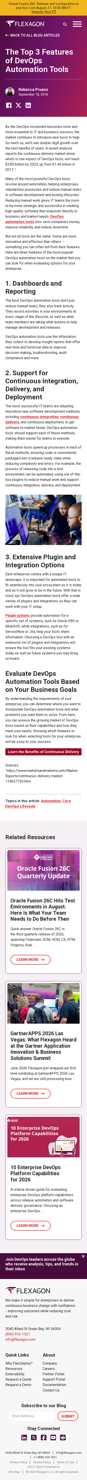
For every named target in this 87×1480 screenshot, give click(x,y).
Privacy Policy (18, 1462)
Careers (49, 1369)
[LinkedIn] (28, 105)
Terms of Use (65, 1462)
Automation (51, 801)
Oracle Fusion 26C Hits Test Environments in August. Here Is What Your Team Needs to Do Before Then (42, 910)
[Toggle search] (65, 24)
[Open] (77, 24)
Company (50, 1363)
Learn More (28, 959)
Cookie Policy (42, 1462)
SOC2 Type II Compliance (43, 1466)
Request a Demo (18, 1385)
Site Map (14, 1472)
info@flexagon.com (20, 1339)
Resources (13, 1369)
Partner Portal (53, 1374)
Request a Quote (18, 1379)
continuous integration (39, 417)
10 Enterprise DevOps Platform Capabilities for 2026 (35, 1173)
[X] (18, 105)
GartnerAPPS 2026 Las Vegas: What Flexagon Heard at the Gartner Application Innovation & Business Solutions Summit (43, 1046)
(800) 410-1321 (17, 1334)
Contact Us (51, 1390)
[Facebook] (8, 105)
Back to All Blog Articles (35, 35)
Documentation (54, 1385)
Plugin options (17, 615)
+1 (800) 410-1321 (45, 1457)
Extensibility (15, 1374)
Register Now (41, 12)
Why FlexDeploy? (19, 1363)
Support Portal (54, 1379)
